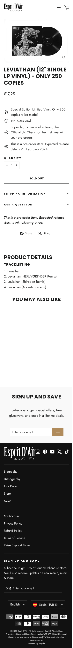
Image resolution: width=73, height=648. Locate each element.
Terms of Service (14, 538)
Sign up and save (22, 561)
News (7, 501)
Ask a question (18, 204)
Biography (10, 471)
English (15, 604)
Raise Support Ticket (17, 545)
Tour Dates (10, 486)
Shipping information (25, 193)
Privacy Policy (13, 523)
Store (7, 493)
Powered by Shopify (36, 643)
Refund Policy (13, 530)
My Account (11, 516)
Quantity (12, 158)
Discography (12, 479)
